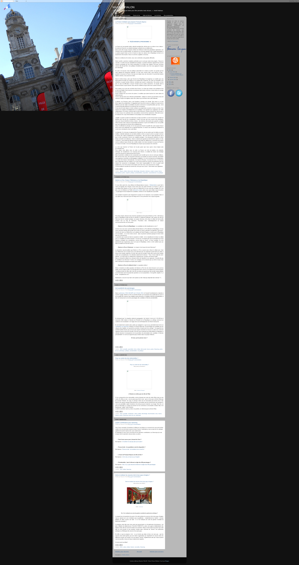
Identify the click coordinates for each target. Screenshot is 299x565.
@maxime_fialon (137, 190)
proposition (145, 172)
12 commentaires (137, 181)
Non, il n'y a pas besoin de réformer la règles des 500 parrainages (139, 464)
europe (156, 171)
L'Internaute (141, 506)
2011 (170, 82)
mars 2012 (173, 71)
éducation (142, 171)
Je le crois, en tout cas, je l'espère (131, 457)
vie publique (160, 172)
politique (132, 172)
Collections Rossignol (141, 390)
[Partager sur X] (119, 169)
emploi (152, 171)
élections (148, 171)
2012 (121, 349)
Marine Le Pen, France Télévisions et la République (131, 180)
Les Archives (157, 15)
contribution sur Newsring (121, 326)
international (118, 172)
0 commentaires (137, 289)
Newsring (156, 349)
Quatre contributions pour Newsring (126, 422)
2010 (170, 84)
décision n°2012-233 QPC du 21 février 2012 (131, 293)
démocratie (130, 171)
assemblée (130, 349)
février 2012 (173, 77)
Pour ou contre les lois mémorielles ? (126, 358)
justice (123, 172)
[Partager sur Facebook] (120, 169)
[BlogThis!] (117, 169)
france (160, 171)
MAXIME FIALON (123, 7)
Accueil (117, 15)
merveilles (137, 547)
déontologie (136, 171)
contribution (131, 413)
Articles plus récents (122, 552)
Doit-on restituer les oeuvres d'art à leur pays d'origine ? (132, 475)
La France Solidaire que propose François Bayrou (130, 22)
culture (136, 413)
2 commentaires (137, 23)
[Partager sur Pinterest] (122, 169)
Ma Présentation (126, 15)
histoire (117, 415)
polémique (121, 350)
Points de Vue (136, 15)
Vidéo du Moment (147, 15)
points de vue (131, 415)
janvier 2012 (173, 79)
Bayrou (121, 171)
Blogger (167, 561)
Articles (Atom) (125, 554)
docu (156, 413)
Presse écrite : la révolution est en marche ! (133, 449)
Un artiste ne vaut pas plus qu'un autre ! (132, 441)
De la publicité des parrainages (125, 288)
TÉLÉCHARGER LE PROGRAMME (139, 41)
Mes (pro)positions (168, 15)
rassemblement (153, 172)
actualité (125, 349)
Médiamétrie (153, 185)
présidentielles (138, 172)
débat (125, 171)
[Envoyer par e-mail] (116, 169)
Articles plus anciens (157, 552)
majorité (128, 172)
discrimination (151, 413)
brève (135, 349)
